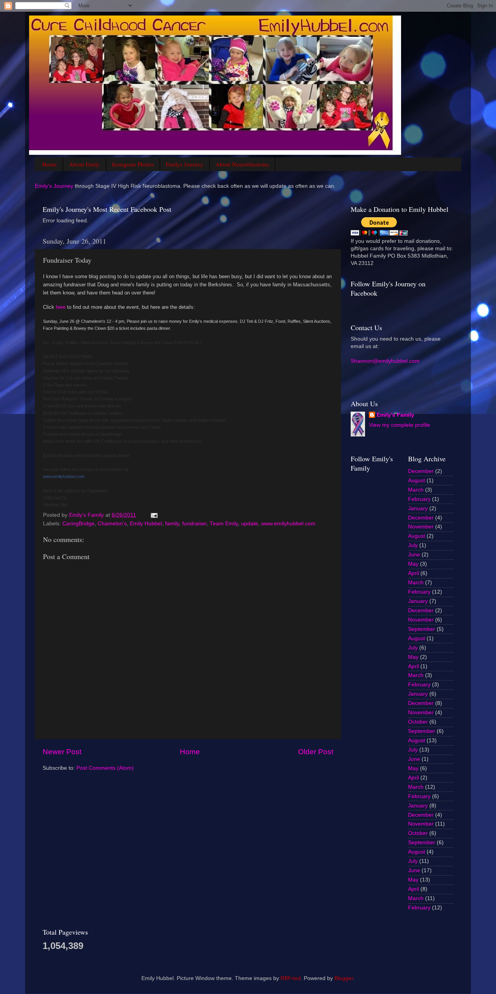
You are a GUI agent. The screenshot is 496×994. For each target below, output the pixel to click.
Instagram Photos (133, 164)
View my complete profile (399, 425)
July (413, 545)
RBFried (291, 978)
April (413, 573)
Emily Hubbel (146, 523)
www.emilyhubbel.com (63, 476)
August (416, 480)
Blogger (343, 978)
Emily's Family (395, 415)
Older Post (315, 752)
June (414, 555)
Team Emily (224, 523)
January (418, 508)
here (60, 307)
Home (49, 164)
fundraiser (194, 523)
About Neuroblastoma (242, 164)
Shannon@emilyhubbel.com (385, 361)
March (416, 490)
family (172, 523)
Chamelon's (112, 523)
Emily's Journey (54, 186)
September (421, 629)
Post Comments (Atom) (105, 768)
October (418, 722)
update (249, 523)
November (421, 527)
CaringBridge (78, 523)
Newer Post (62, 752)
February (419, 499)
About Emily (84, 164)
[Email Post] (153, 515)
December (421, 471)
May (413, 564)
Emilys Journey (184, 164)
